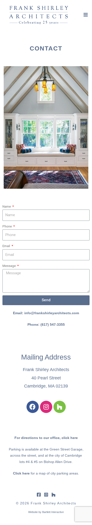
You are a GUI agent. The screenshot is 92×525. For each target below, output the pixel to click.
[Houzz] (59, 407)
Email (6, 246)
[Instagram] (46, 407)
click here (70, 438)
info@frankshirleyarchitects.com (51, 313)
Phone (7, 226)
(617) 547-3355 (52, 324)
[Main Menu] (86, 15)
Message (9, 266)
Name (7, 206)
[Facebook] (32, 407)
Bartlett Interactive (53, 512)
